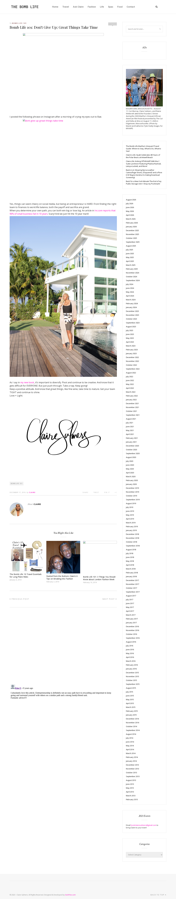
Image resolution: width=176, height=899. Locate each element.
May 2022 (130, 384)
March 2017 (130, 615)
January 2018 (131, 576)
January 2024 (131, 307)
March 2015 (130, 707)
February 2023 (132, 349)
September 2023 (133, 322)
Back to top (158, 895)
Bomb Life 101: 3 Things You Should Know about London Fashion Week (99, 578)
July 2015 (129, 692)
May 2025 (130, 257)
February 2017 (132, 619)
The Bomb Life (24, 6)
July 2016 (129, 645)
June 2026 (130, 207)
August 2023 (131, 326)
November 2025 (132, 234)
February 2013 (132, 799)
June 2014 (130, 742)
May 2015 (130, 699)
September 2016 (133, 638)
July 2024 (129, 284)
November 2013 (132, 768)
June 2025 (130, 253)
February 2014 (132, 757)
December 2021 (132, 403)
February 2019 (132, 526)
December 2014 (132, 718)
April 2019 (130, 519)
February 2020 (132, 480)
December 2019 (132, 488)
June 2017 (130, 603)
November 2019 (132, 492)
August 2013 (131, 780)
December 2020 (132, 445)
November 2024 (132, 272)
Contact (131, 6)
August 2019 (131, 503)
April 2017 (130, 611)
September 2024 (133, 280)
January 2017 (131, 622)
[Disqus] (63, 644)
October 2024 (131, 276)
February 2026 (132, 222)
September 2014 (133, 730)
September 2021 (133, 415)
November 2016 (132, 630)
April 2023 (130, 342)
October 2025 (131, 238)
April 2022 (130, 388)
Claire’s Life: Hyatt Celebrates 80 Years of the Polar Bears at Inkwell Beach (143, 156)
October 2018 (131, 542)
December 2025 (132, 230)
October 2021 (131, 411)
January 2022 (131, 399)
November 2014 (132, 722)
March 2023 (130, 346)
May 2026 (130, 211)
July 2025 (129, 249)
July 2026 (129, 203)
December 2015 (132, 672)
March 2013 (130, 795)
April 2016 (130, 657)
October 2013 (131, 772)
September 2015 (133, 684)
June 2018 (130, 557)
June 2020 (130, 465)
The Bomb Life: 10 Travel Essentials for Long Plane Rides (26, 575)
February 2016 (132, 665)
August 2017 (131, 595)
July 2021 (129, 422)
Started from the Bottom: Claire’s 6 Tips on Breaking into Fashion (62, 577)
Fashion (92, 6)
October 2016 (131, 634)
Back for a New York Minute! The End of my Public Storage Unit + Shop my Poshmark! (143, 182)
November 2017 (132, 584)
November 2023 (132, 315)
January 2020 (131, 484)
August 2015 (131, 688)
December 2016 (132, 626)
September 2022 (133, 369)
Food (120, 6)
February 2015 (132, 711)
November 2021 (132, 407)
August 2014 (131, 734)
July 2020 (129, 461)
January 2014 (131, 761)
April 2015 (130, 703)
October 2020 (131, 449)
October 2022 (131, 365)
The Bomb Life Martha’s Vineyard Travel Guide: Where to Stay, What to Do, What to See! (143, 148)
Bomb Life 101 (19, 23)
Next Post (109, 599)
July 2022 (129, 376)
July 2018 (129, 553)
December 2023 (132, 311)
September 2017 (133, 592)
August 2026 (131, 199)
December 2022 (132, 357)
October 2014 (131, 726)
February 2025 (132, 269)
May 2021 (130, 430)
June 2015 (130, 695)
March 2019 (130, 522)
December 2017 (132, 580)
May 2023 (130, 338)
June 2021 (130, 426)
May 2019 (130, 515)
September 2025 (133, 242)
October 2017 (131, 588)
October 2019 (131, 495)
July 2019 (129, 507)
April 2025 (130, 261)
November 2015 (132, 676)
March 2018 (130, 569)
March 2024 (130, 299)
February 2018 (132, 572)
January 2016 (131, 668)
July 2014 (129, 738)
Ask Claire (78, 6)
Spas (110, 6)
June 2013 (130, 784)
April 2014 (130, 749)
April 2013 (130, 792)
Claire (32, 492)
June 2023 (130, 334)
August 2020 (131, 457)
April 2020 (130, 472)
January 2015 (131, 715)
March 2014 (130, 753)
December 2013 (132, 765)
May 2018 (130, 561)
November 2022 (132, 361)
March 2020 (130, 476)
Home (55, 6)
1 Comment (112, 24)
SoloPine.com (70, 895)
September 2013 (133, 776)
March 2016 (130, 661)
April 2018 (130, 565)
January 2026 (131, 226)
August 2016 (131, 642)
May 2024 (130, 292)
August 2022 (131, 372)
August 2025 (131, 246)
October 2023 (131, 319)
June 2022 (130, 380)
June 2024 (130, 288)
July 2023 (129, 330)
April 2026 (130, 215)
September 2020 (133, 453)
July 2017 (129, 599)
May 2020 (130, 469)
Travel (65, 6)
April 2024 (130, 296)
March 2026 (130, 219)
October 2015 (131, 680)
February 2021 (132, 438)
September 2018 (133, 545)
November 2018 (132, 538)
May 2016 (130, 653)
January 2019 (131, 530)
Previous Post (20, 599)
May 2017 (130, 607)
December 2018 (132, 534)
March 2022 (130, 392)
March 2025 (130, 265)
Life (102, 6)
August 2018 (131, 549)
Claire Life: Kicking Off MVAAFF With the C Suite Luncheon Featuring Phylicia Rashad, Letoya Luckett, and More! (143, 163)
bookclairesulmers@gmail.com (143, 825)
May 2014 (130, 745)
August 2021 (131, 419)
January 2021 (131, 442)
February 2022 (132, 396)
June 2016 (130, 649)
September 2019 (133, 499)
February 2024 (132, 303)
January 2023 (131, 353)
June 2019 (130, 511)
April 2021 (130, 434)
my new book (27, 382)
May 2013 (130, 788)
